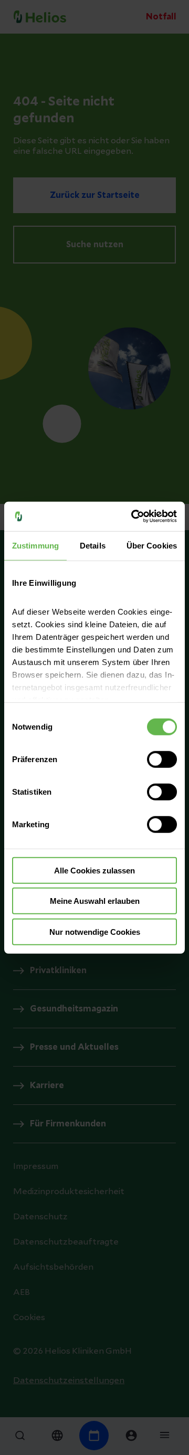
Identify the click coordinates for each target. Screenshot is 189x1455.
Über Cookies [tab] (152, 545)
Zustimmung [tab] (35, 545)
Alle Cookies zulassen (94, 870)
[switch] (162, 759)
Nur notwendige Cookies (94, 931)
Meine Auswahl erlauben (95, 901)
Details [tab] (93, 545)
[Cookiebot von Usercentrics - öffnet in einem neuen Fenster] (133, 516)
